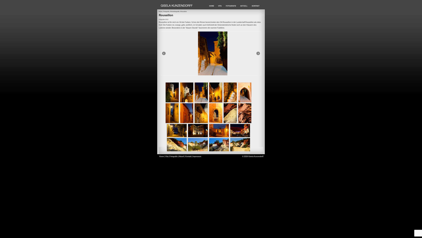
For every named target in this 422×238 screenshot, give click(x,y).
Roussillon (183, 11)
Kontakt (255, 6)
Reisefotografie (174, 11)
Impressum (197, 156)
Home (212, 6)
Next (258, 53)
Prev (164, 53)
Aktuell (244, 6)
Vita (220, 6)
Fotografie (231, 6)
